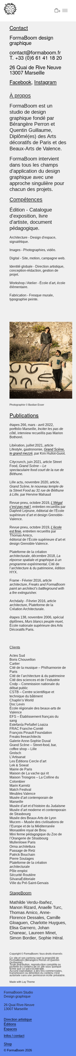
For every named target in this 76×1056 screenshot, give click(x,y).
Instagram (45, 82)
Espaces (10, 1029)
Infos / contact (14, 1036)
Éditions (10, 1024)
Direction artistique (18, 1019)
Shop (8, 1044)
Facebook (20, 82)
